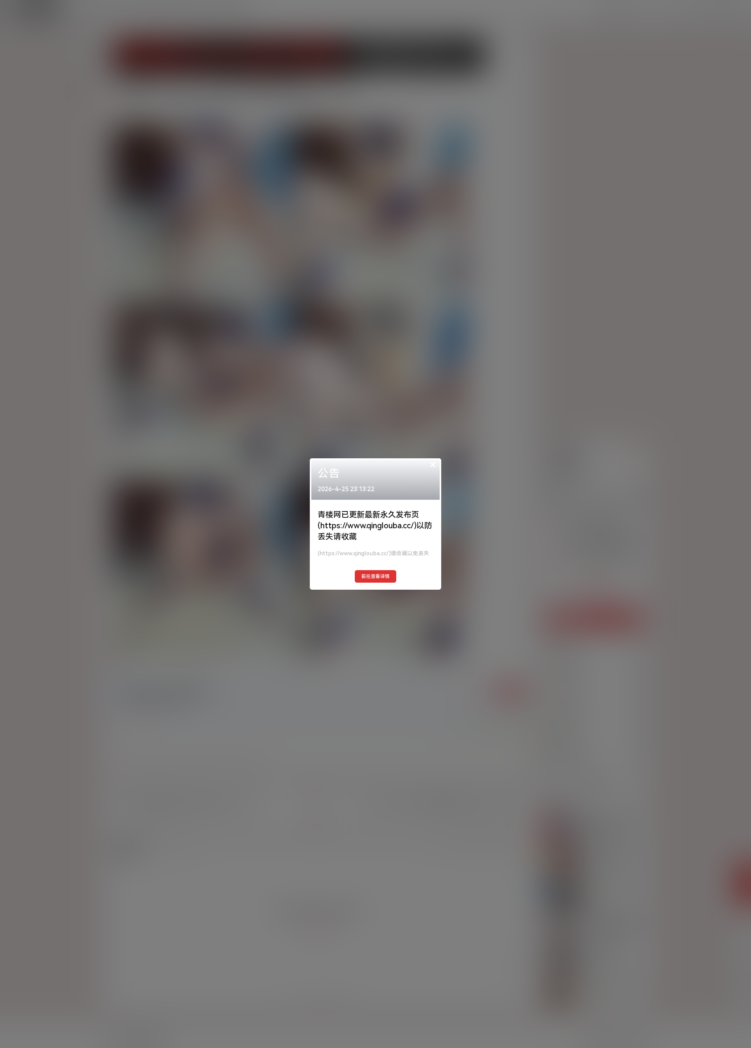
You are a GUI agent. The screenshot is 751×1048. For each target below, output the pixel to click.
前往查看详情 (375, 576)
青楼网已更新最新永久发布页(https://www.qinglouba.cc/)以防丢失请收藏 (375, 525)
